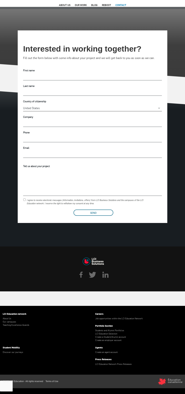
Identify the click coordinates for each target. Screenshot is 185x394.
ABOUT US (64, 5)
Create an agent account (106, 352)
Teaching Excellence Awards (16, 324)
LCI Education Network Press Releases (113, 364)
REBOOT (106, 5)
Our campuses (9, 321)
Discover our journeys (13, 352)
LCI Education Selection (106, 333)
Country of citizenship (34, 101)
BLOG (94, 5)
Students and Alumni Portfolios (109, 330)
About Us (7, 318)
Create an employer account (108, 340)
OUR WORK (81, 5)
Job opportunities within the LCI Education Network (119, 318)
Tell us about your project (36, 166)
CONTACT (120, 5)
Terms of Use (52, 381)
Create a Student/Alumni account (110, 336)
